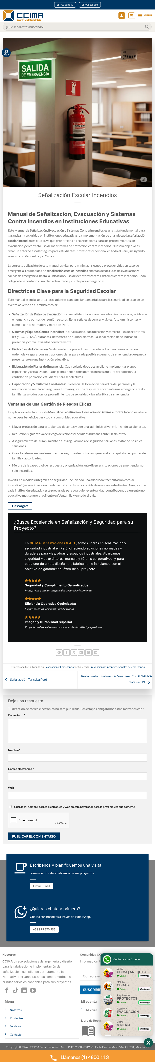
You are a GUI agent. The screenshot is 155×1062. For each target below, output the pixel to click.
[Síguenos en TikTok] (16, 991)
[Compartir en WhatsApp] (59, 652)
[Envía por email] (81, 652)
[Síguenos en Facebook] (7, 991)
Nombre (14, 750)
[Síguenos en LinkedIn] (24, 991)
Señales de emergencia (131, 667)
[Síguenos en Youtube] (33, 991)
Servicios (15, 1026)
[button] (131, 15)
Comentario (16, 715)
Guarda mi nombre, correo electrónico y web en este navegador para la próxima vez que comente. (74, 806)
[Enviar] (147, 26)
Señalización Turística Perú (28, 679)
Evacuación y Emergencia (59, 667)
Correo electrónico (21, 769)
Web (11, 787)
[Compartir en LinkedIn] (95, 652)
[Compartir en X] (73, 652)
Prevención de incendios (103, 667)
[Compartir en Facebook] (66, 652)
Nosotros (16, 1010)
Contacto (16, 1034)
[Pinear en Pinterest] (88, 652)
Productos (16, 1018)
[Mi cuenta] (121, 15)
